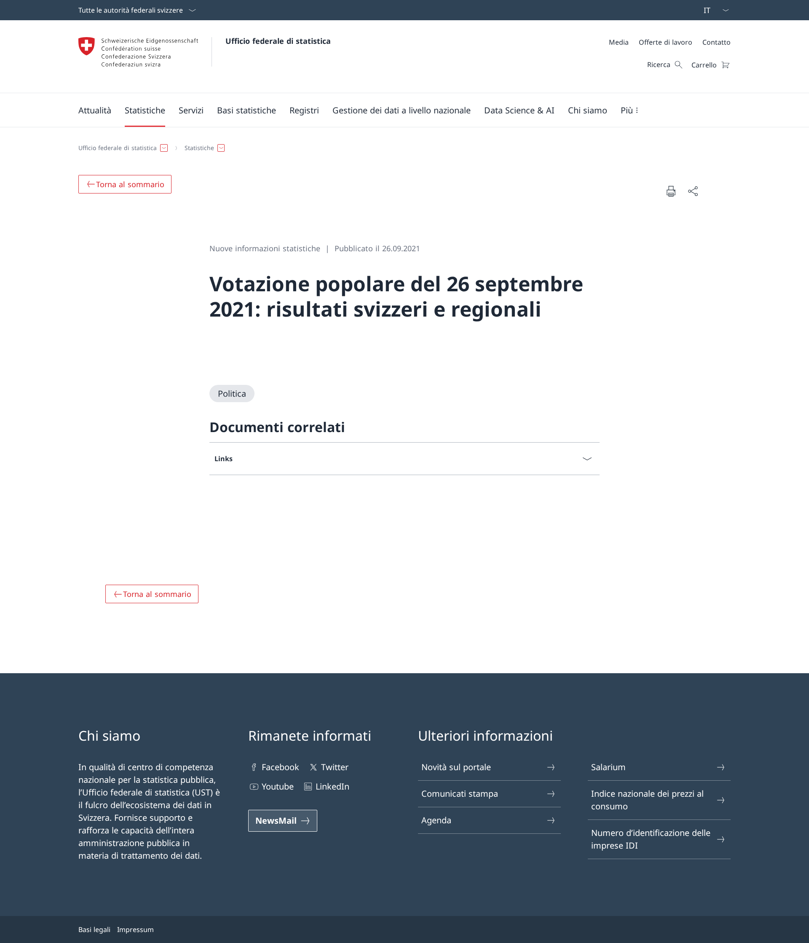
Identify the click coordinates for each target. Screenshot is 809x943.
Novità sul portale (456, 767)
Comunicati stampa (459, 793)
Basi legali (94, 929)
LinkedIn (332, 786)
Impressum (135, 929)
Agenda (436, 820)
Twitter (334, 767)
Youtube (278, 786)
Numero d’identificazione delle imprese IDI (650, 839)
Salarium (608, 767)
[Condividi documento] (693, 191)
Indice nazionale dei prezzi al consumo (647, 800)
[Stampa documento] (671, 191)
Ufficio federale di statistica (278, 41)
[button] (95, 110)
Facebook (280, 767)
